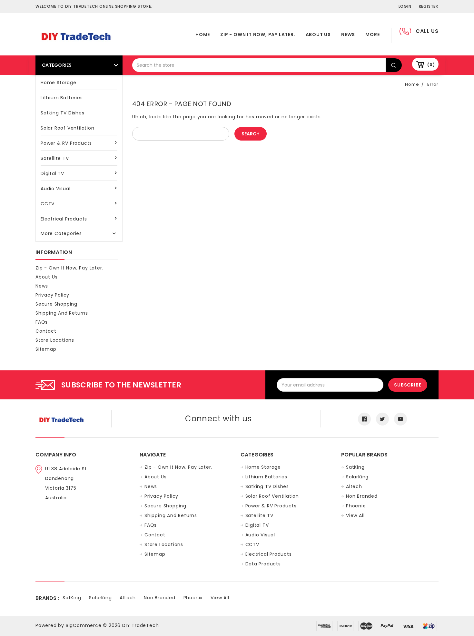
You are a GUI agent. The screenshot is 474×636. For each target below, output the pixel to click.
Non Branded (362, 496)
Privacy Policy (52, 295)
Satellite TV (55, 158)
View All (355, 515)
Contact (45, 331)
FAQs (41, 322)
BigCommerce (84, 625)
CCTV (47, 204)
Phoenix (355, 506)
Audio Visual (56, 188)
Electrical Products (64, 219)
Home (202, 34)
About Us (318, 34)
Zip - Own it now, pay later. (257, 34)
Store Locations (54, 340)
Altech (354, 486)
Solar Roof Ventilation (67, 128)
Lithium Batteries (62, 97)
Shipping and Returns (61, 313)
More (372, 34)
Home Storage (58, 82)
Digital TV (52, 173)
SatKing (355, 467)
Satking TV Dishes (62, 113)
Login (405, 6)
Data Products (263, 564)
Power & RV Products (66, 143)
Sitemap (45, 349)
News (348, 34)
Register (428, 6)
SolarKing (357, 477)
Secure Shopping (56, 304)
